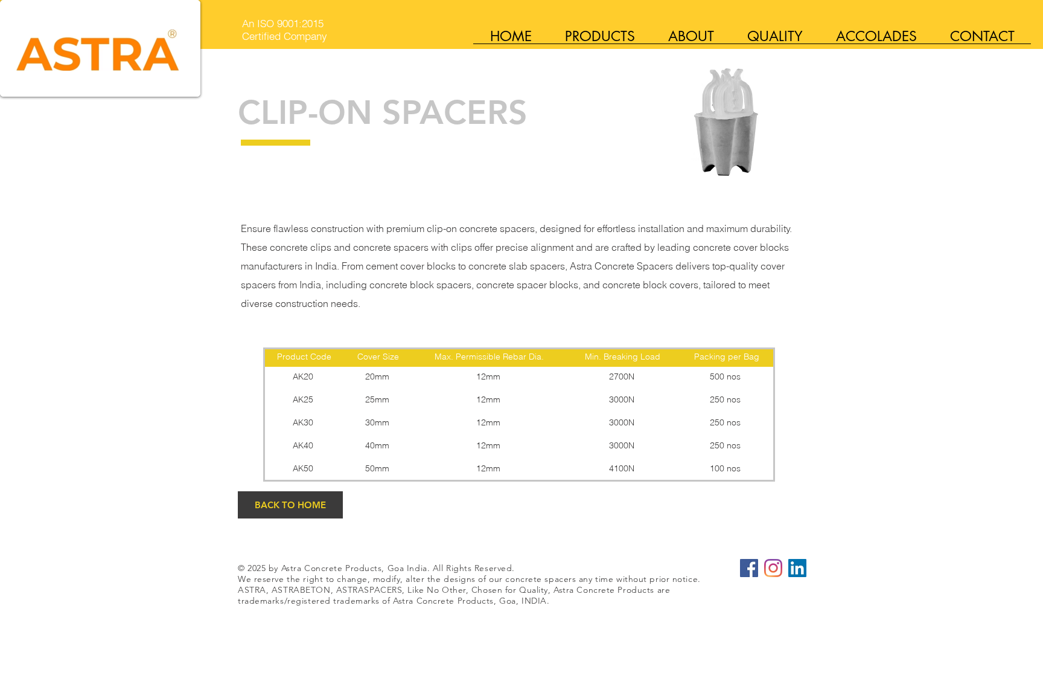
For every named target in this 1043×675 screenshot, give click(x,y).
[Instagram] (773, 568)
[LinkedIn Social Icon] (797, 568)
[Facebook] (749, 568)
